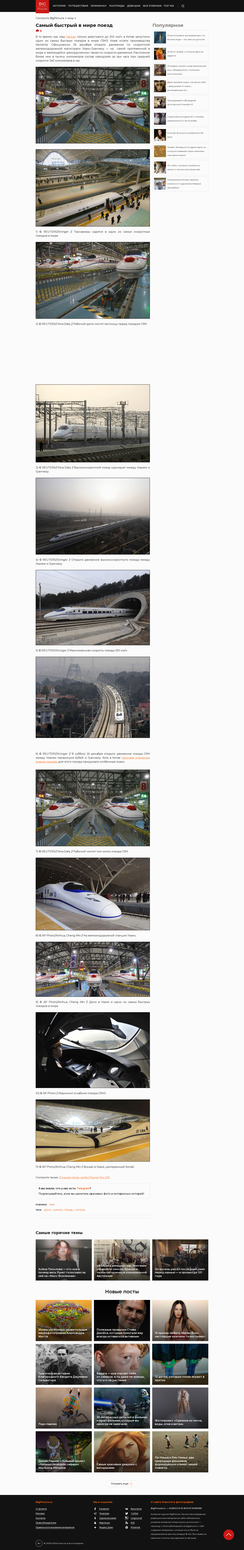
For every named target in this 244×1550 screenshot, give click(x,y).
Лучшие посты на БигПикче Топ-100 (84, 1177)
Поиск (193, 5)
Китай (58, 1210)
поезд (68, 1210)
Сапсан (71, 36)
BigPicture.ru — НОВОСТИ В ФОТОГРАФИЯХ (176, 1508)
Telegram (83, 1188)
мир (71, 18)
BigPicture (57, 18)
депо (47, 1210)
